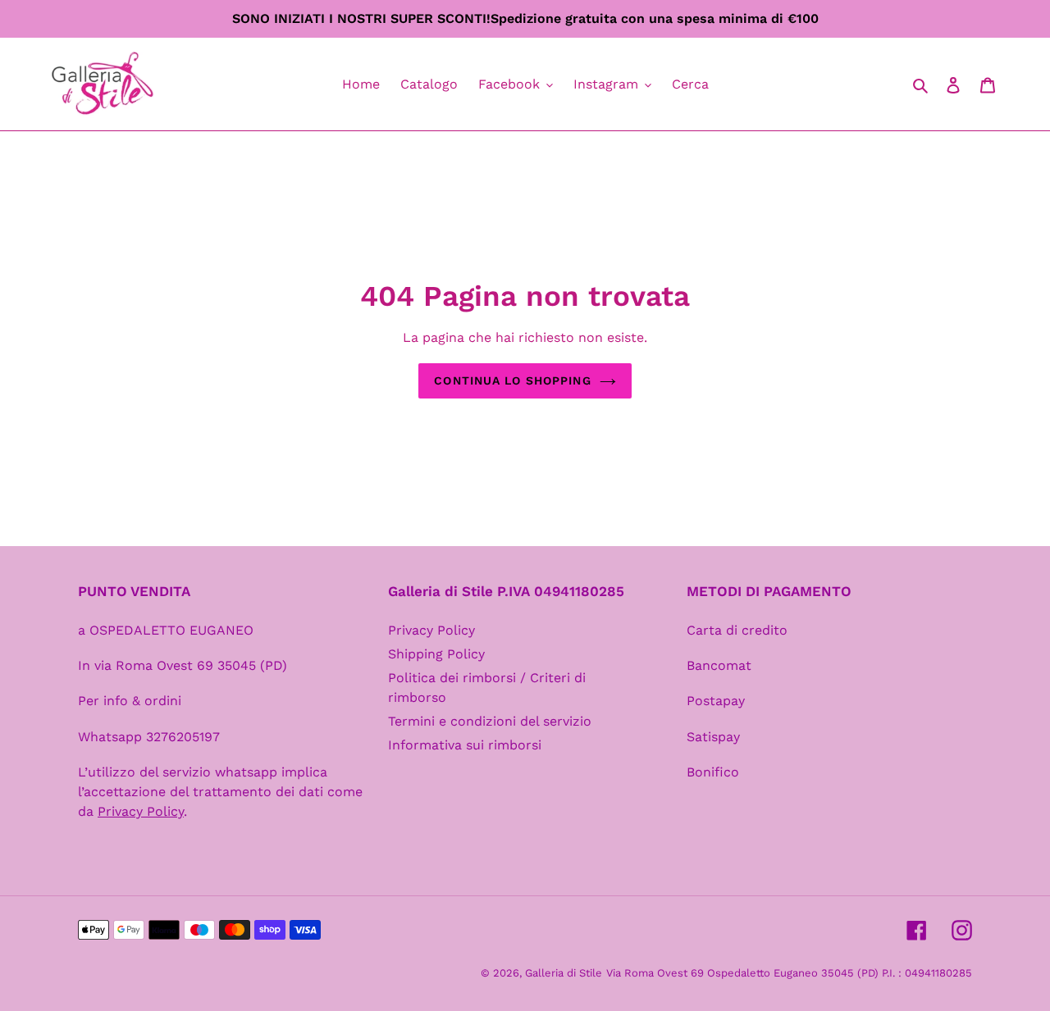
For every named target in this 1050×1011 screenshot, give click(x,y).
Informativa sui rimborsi (464, 745)
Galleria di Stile (563, 973)
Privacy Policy (431, 630)
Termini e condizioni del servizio (489, 721)
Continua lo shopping (512, 380)
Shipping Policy (436, 654)
